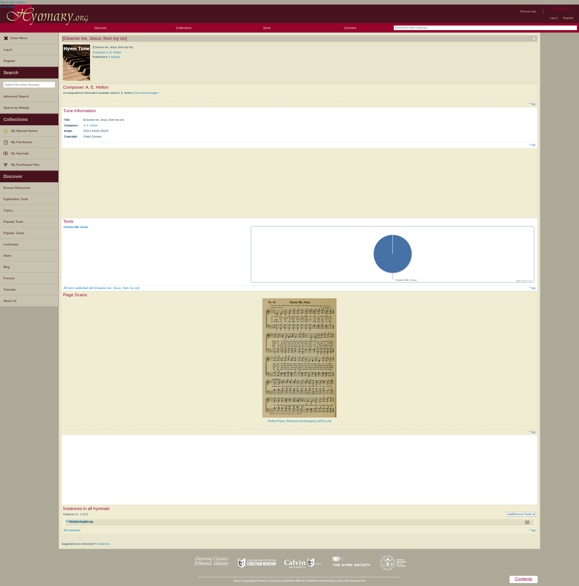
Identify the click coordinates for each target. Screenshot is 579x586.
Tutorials (9, 289)
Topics (8, 210)
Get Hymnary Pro (355, 580)
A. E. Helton (90, 125)
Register (568, 18)
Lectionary (10, 244)
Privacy (261, 580)
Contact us (103, 544)
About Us (10, 301)
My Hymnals (20, 153)
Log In (7, 49)
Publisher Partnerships (321, 580)
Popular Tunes (13, 233)
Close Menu (18, 38)
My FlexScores (21, 142)
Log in (554, 18)
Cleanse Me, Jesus (76, 227)
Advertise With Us (294, 580)
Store (267, 28)
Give (340, 580)
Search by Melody (16, 107)
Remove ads (528, 11)
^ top (532, 104)
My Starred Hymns (24, 131)
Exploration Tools (15, 199)
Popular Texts (13, 221)
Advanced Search (16, 96)
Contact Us (274, 580)
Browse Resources (16, 188)
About (237, 580)
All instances (72, 530)
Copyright (249, 580)
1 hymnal (114, 57)
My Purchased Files (25, 164)
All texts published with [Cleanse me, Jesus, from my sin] (101, 288)
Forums (8, 278)
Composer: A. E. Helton (107, 52)
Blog (6, 267)
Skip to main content (12, 2)
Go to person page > (147, 93)
